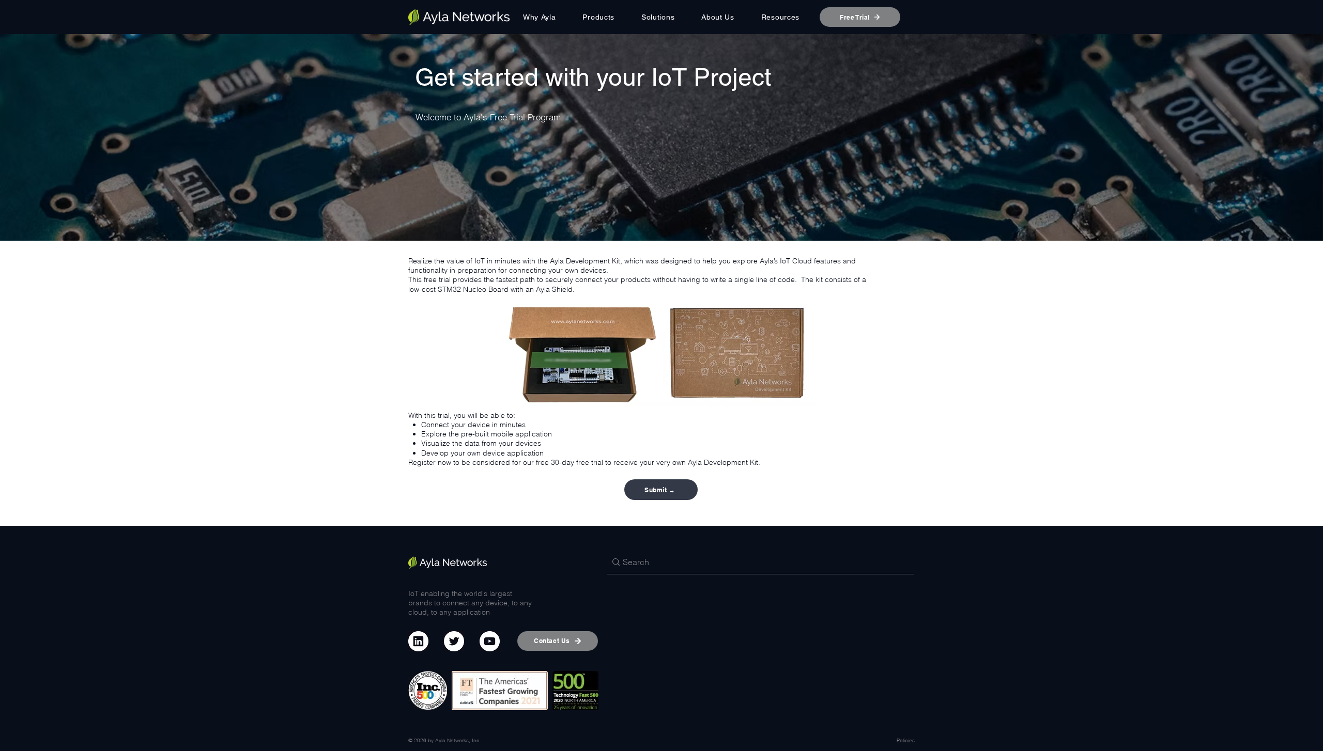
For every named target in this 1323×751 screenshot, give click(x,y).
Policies (906, 740)
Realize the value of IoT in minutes (464, 260)
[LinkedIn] (418, 641)
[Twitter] (454, 641)
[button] (599, 16)
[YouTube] (490, 641)
